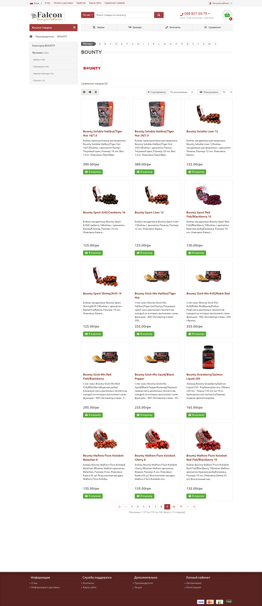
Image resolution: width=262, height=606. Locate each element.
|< (120, 506)
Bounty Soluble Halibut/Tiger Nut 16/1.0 (102, 133)
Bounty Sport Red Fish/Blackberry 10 (198, 214)
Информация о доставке (45, 587)
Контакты (174, 27)
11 (181, 506)
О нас (47, 3)
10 (173, 506)
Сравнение (214, 27)
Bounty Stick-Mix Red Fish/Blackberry (97, 376)
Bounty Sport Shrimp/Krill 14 (102, 293)
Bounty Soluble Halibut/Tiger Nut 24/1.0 (154, 133)
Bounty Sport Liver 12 (149, 212)
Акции (100, 27)
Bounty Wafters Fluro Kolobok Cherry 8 (155, 457)
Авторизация (193, 583)
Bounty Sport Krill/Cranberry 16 (104, 212)
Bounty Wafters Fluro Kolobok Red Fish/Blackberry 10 (206, 457)
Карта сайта (95, 3)
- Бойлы (38, 59)
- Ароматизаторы (42, 73)
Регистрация (193, 587)
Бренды (137, 27)
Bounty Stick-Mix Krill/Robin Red (208, 293)
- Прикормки (40, 66)
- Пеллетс (38, 80)
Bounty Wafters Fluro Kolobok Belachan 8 (103, 457)
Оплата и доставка (63, 3)
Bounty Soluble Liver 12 (202, 131)
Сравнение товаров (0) (94, 83)
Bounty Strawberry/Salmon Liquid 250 (204, 376)
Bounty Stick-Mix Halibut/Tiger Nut (155, 295)
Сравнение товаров (115, 3)
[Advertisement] (157, 541)
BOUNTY (62, 36)
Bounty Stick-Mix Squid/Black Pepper (154, 376)
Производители (45, 36)
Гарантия (81, 3)
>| (194, 506)
